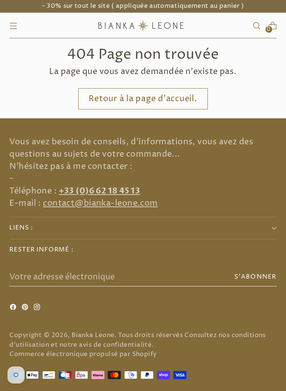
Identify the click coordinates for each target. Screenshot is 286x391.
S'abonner (255, 277)
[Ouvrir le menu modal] (13, 25)
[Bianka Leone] (143, 25)
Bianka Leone (93, 335)
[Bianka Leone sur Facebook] (13, 308)
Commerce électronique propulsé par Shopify (82, 354)
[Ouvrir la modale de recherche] (256, 25)
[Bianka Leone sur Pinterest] (25, 308)
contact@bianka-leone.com (100, 203)
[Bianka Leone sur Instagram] (37, 308)
